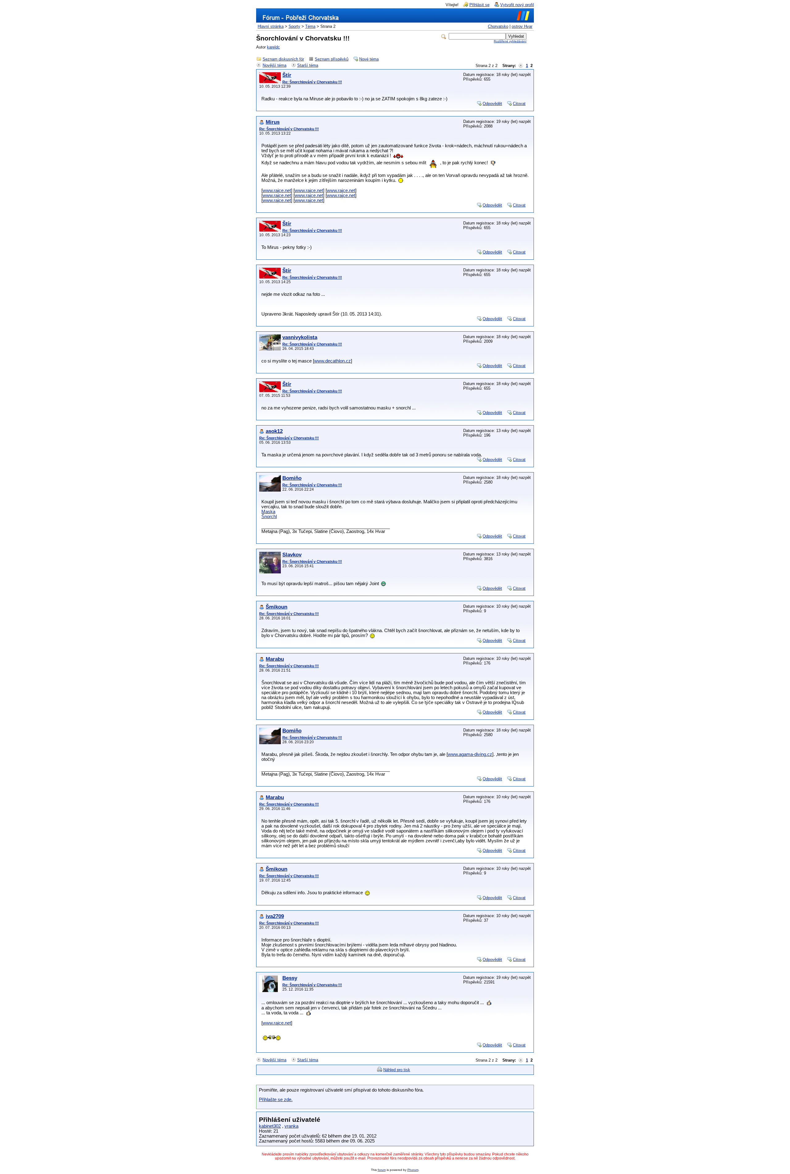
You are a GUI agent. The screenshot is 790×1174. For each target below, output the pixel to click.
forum (382, 1170)
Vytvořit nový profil (517, 4)
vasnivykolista (299, 337)
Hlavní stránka (271, 26)
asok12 (274, 431)
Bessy (289, 978)
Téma (310, 26)
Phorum (412, 1170)
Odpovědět (492, 103)
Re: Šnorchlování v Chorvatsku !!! (312, 82)
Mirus (273, 122)
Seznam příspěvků (331, 59)
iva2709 (275, 916)
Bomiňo (291, 478)
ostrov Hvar (522, 26)
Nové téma (369, 59)
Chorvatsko (498, 26)
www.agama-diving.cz (470, 754)
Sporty (294, 26)
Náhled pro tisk (396, 1069)
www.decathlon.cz (332, 360)
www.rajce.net (277, 190)
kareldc (273, 47)
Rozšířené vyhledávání (510, 41)
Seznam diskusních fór (283, 59)
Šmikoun (276, 607)
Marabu (275, 659)
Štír (286, 75)
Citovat (519, 103)
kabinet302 (270, 1126)
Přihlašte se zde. (276, 1099)
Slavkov (291, 555)
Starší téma (307, 65)
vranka (291, 1126)
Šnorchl (269, 516)
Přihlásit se (479, 4)
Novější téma (274, 65)
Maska (268, 511)
